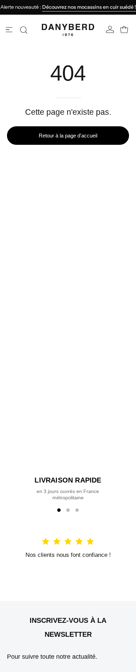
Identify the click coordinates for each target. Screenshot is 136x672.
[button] (23, 30)
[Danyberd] (68, 30)
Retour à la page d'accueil (68, 136)
